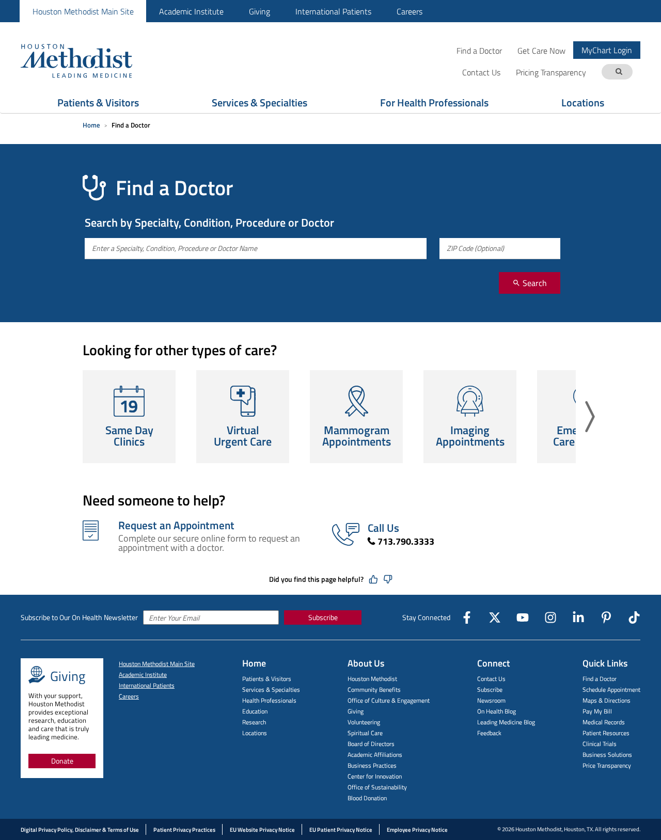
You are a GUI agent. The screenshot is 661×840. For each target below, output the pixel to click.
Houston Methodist (372, 679)
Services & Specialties (259, 102)
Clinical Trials (600, 744)
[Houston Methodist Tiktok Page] (634, 617)
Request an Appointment (176, 525)
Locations (582, 102)
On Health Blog (496, 711)
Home (91, 125)
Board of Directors (371, 744)
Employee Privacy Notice (417, 830)
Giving (259, 11)
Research (254, 722)
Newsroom (491, 700)
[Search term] (619, 72)
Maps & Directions (607, 700)
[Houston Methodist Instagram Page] (550, 617)
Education (254, 711)
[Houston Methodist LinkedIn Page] (578, 617)
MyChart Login (606, 50)
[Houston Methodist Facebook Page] (467, 617)
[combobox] (256, 248)
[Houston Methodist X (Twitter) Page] (495, 617)
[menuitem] (83, 11)
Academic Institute (191, 11)
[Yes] (373, 579)
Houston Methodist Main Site (83, 11)
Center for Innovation (375, 776)
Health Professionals (269, 700)
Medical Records (604, 722)
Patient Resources (606, 733)
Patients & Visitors (98, 102)
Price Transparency (607, 765)
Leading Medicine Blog (506, 722)
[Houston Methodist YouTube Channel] (522, 617)
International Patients (333, 11)
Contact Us (491, 679)
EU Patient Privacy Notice (340, 830)
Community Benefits (374, 689)
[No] (387, 579)
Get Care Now (541, 50)
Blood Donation (367, 798)
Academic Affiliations (375, 754)
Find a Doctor (479, 50)
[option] (129, 416)
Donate (62, 760)
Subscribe (323, 617)
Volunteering (364, 722)
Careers (409, 11)
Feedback (489, 733)
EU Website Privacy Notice (262, 830)
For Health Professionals (434, 102)
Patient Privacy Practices (184, 830)
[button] (590, 417)
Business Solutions (607, 754)
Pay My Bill (597, 711)
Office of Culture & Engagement (389, 700)
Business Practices (372, 765)
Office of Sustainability (377, 787)
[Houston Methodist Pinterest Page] (606, 617)
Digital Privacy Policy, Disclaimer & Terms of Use (80, 830)
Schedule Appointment (611, 689)
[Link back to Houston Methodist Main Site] (90, 60)
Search (534, 283)
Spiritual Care (365, 733)
